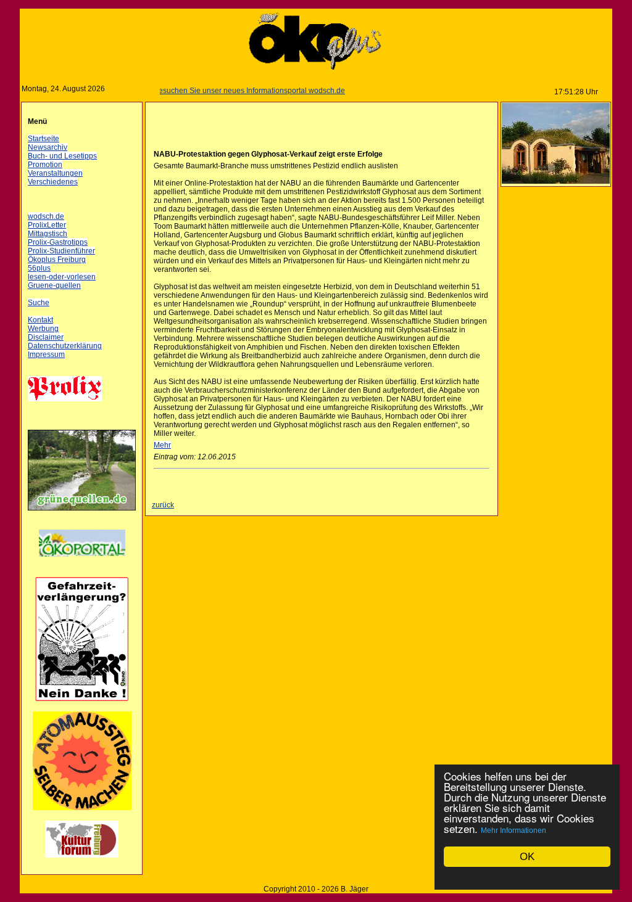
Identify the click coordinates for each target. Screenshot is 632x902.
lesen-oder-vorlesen (62, 277)
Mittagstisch (47, 233)
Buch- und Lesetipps (62, 156)
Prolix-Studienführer (61, 251)
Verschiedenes (53, 182)
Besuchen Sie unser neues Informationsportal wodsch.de (237, 90)
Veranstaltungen (55, 173)
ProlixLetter (47, 225)
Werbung (43, 328)
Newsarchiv (47, 147)
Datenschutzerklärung (65, 346)
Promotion (45, 164)
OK (527, 857)
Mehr (162, 445)
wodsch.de (46, 216)
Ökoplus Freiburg (57, 259)
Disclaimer (46, 337)
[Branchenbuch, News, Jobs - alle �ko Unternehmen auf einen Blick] (82, 564)
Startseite (43, 138)
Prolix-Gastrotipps (58, 242)
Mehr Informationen (513, 830)
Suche (38, 302)
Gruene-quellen (54, 285)
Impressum (46, 354)
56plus (39, 268)
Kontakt (40, 320)
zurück (163, 505)
